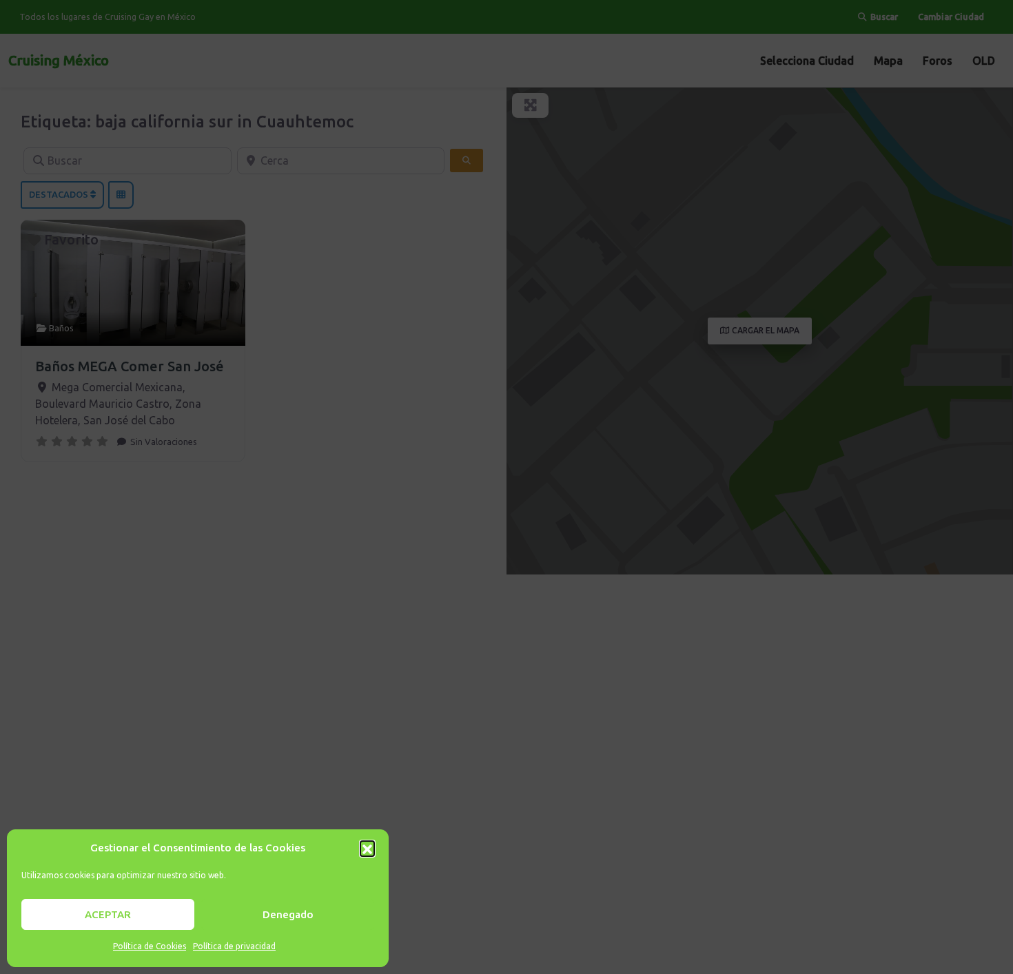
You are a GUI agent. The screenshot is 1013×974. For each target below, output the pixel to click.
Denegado (288, 914)
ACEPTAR (108, 914)
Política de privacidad (234, 946)
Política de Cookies (149, 946)
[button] (367, 848)
